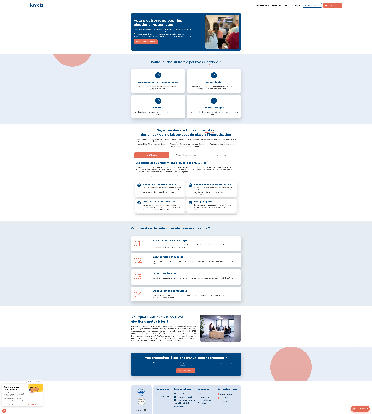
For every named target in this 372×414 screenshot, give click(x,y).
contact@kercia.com (228, 398)
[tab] (151, 155)
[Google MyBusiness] (137, 410)
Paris (222, 394)
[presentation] (151, 155)
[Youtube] (145, 410)
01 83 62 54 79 (225, 401)
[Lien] (141, 392)
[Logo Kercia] (36, 6)
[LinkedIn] (141, 410)
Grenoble (228, 394)
